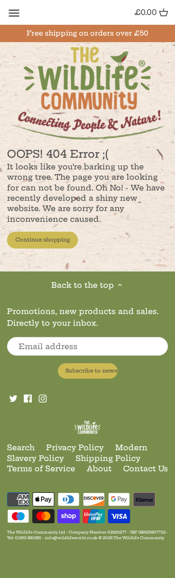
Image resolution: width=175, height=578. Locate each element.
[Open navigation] (14, 13)
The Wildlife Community (138, 537)
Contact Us (145, 468)
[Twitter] (13, 398)
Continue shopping (42, 239)
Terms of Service (41, 468)
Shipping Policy (108, 458)
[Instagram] (43, 398)
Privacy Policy (75, 447)
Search (21, 447)
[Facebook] (28, 398)
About (99, 468)
